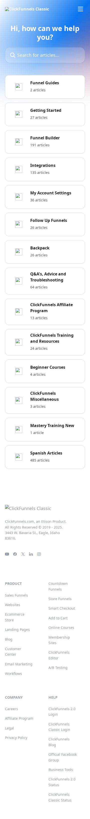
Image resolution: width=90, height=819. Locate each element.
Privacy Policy (16, 737)
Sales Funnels (16, 595)
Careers (11, 708)
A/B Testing (58, 667)
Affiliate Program (19, 718)
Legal (9, 728)
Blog (8, 639)
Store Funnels (60, 598)
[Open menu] (80, 9)
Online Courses (61, 627)
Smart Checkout (61, 608)
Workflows (13, 673)
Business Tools (60, 769)
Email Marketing (18, 664)
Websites (12, 604)
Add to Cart (58, 618)
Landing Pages (17, 629)
